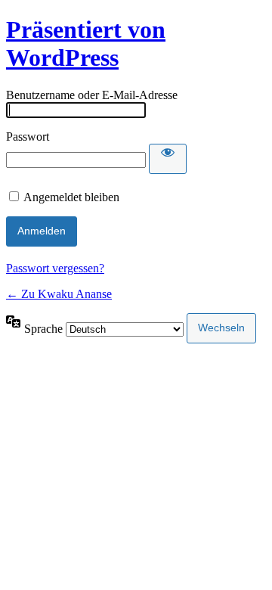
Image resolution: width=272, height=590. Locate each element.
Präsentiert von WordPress (85, 43)
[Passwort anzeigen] (168, 159)
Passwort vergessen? (55, 268)
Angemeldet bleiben (71, 197)
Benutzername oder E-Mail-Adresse (92, 94)
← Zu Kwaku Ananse (59, 293)
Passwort (27, 136)
